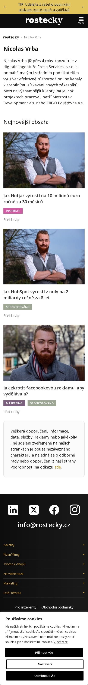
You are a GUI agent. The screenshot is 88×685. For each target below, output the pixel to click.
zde (57, 467)
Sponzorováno (17, 307)
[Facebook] (54, 510)
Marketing (14, 403)
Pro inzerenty (25, 607)
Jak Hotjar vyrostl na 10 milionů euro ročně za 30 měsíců (41, 198)
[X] (34, 510)
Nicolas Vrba (32, 37)
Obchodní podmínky (57, 607)
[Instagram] (75, 510)
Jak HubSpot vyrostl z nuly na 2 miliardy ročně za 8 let (35, 294)
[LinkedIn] (13, 510)
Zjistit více (61, 642)
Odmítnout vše (44, 676)
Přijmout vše (44, 652)
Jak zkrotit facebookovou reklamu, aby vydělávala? (43, 391)
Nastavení (45, 664)
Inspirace (13, 211)
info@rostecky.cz (44, 524)
